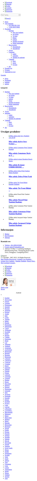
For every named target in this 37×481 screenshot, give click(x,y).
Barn (14, 61)
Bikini (14, 38)
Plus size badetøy (18, 32)
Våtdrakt (11, 59)
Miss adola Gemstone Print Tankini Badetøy (19, 213)
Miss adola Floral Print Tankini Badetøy (18, 201)
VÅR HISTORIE (14, 27)
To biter (15, 36)
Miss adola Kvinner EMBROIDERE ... (17, 166)
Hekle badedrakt (18, 43)
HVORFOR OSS (14, 25)
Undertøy (12, 52)
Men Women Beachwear (8, 259)
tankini (15, 40)
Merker (7, 234)
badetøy (7, 82)
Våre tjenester (9, 23)
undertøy (15, 56)
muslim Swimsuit (18, 41)
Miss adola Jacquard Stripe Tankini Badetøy (20, 224)
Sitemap (7, 237)
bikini (10, 101)
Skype (3, 289)
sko (10, 66)
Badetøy (11, 31)
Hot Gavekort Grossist (8, 263)
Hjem (6, 22)
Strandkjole (16, 48)
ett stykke (16, 34)
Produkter (8, 29)
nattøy (14, 54)
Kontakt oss (8, 68)
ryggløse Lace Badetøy (24, 259)
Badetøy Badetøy (21, 261)
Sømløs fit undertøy (19, 57)
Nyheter (7, 70)
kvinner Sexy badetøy (8, 261)
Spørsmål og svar (10, 72)
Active (11, 50)
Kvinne (15, 65)
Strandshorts (16, 47)
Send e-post (4, 287)
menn (14, 63)
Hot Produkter (9, 236)
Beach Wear (31, 261)
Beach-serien (13, 45)
